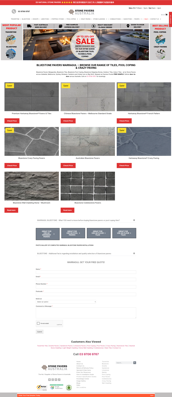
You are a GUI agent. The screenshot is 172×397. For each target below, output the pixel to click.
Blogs (78, 383)
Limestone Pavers (80, 346)
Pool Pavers (101, 346)
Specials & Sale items (84, 370)
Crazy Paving (110, 346)
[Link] (59, 379)
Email (38, 276)
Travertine (105, 361)
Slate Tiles (108, 348)
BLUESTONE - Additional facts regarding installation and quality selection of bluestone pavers (74, 253)
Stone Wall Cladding (86, 348)
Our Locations (81, 387)
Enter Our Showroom (84, 372)
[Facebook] (49, 379)
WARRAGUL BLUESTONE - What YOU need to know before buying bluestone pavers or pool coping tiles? (78, 220)
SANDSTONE (127, 19)
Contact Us (117, 348)
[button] (86, 220)
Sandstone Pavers (66, 346)
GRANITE (36, 19)
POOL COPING (71, 19)
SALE (146, 19)
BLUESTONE (26, 19)
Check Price (12, 121)
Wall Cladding (106, 383)
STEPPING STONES (57, 19)
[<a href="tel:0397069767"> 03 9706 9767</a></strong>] (14, 11)
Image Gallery (81, 381)
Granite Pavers (54, 346)
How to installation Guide (85, 374)
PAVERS (137, 19)
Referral (39, 299)
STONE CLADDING (99, 19)
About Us (80, 364)
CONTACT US (154, 19)
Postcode (40, 291)
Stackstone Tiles (122, 346)
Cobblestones (98, 348)
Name (38, 269)
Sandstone (105, 368)
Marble (104, 372)
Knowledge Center (83, 379)
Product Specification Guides (86, 376)
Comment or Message (44, 306)
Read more (11, 210)
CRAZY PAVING (86, 19)
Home (79, 361)
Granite (104, 366)
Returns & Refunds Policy (85, 368)
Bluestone (105, 364)
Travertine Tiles (42, 346)
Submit (39, 332)
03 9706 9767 (24, 11)
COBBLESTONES (115, 19)
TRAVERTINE (15, 19)
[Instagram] (53, 379)
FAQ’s (78, 385)
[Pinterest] (56, 379)
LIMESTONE (45, 19)
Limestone (105, 370)
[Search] (134, 362)
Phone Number (41, 284)
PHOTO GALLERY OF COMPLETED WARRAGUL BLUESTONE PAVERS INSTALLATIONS (64, 245)
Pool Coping (91, 346)
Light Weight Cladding (70, 348)
